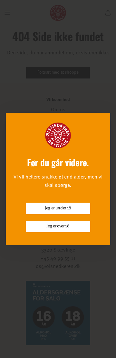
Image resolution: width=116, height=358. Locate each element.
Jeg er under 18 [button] (58, 208)
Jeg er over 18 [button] (58, 226)
